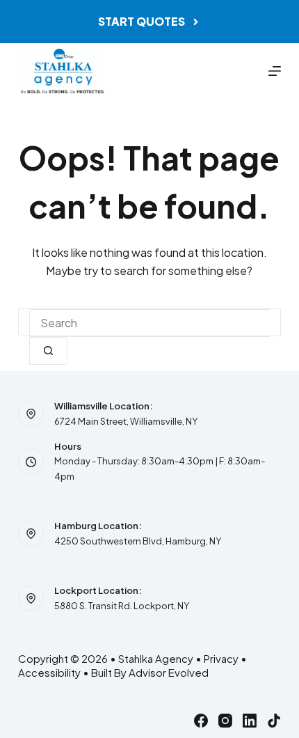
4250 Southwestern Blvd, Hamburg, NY (137, 541)
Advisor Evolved (169, 672)
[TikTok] (274, 721)
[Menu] (274, 71)
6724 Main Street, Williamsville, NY (125, 421)
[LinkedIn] (250, 721)
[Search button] (48, 351)
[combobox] (149, 323)
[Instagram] (225, 721)
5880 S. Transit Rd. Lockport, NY (121, 605)
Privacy (221, 658)
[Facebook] (201, 721)
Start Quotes (141, 21)
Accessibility (49, 672)
